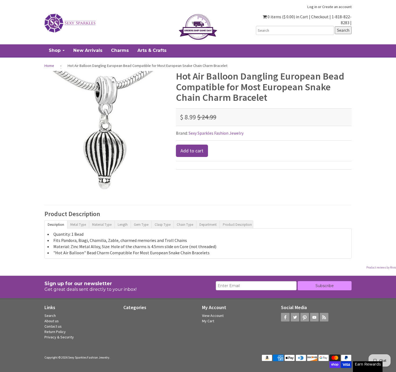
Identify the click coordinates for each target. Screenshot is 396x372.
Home (49, 65)
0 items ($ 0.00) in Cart (287, 16)
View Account (213, 315)
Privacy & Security (59, 337)
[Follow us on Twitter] (295, 317)
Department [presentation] (208, 224)
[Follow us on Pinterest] (304, 317)
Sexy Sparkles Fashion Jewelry (216, 133)
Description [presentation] (56, 224)
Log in (312, 6)
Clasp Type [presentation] (163, 224)
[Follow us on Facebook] (285, 317)
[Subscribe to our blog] (324, 317)
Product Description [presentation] (237, 224)
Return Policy (55, 331)
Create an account (337, 6)
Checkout (320, 16)
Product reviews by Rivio (381, 267)
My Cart (208, 321)
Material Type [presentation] (102, 224)
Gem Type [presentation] (141, 224)
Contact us (53, 326)
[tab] (55, 224)
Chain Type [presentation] (185, 224)
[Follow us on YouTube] (314, 317)
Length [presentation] (123, 224)
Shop (55, 50)
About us (51, 321)
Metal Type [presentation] (78, 224)
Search (50, 315)
